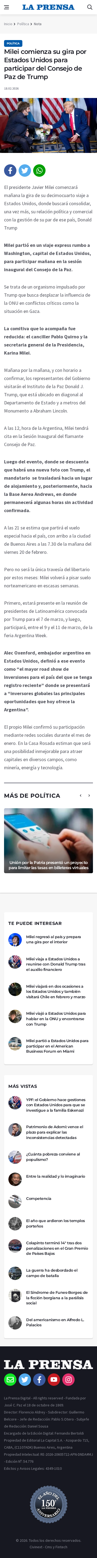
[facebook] (10, 170)
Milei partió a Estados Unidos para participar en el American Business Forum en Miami (57, 1046)
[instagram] (68, 1379)
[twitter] (25, 170)
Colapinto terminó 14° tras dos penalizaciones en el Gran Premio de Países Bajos (57, 1248)
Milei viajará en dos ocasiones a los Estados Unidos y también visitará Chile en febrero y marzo (55, 991)
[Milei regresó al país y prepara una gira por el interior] (15, 940)
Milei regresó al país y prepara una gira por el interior (53, 939)
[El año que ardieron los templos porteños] (15, 1223)
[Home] (48, 1366)
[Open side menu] (6, 7)
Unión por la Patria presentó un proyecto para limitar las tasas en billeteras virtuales (48, 865)
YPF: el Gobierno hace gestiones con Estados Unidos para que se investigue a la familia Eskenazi (55, 1105)
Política (23, 23)
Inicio (8, 23)
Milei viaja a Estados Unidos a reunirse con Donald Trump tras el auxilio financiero (55, 964)
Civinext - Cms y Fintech (48, 1546)
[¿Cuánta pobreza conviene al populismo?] (15, 1157)
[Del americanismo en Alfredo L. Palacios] (15, 1323)
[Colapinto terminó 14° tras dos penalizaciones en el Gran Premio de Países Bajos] (15, 1246)
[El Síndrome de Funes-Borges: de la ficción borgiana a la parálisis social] (15, 1295)
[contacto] (10, 1379)
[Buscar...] (89, 7)
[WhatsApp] (39, 170)
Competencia (38, 1198)
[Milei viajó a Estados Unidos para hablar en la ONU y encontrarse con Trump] (15, 1016)
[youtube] (54, 1379)
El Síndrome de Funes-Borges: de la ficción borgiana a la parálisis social (57, 1297)
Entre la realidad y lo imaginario (55, 1176)
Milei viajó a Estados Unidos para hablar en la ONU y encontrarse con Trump (56, 1018)
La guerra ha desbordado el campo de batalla (51, 1273)
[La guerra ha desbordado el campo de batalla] (15, 1273)
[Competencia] (15, 1201)
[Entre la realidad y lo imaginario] (15, 1179)
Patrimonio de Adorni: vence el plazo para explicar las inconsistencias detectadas (54, 1132)
